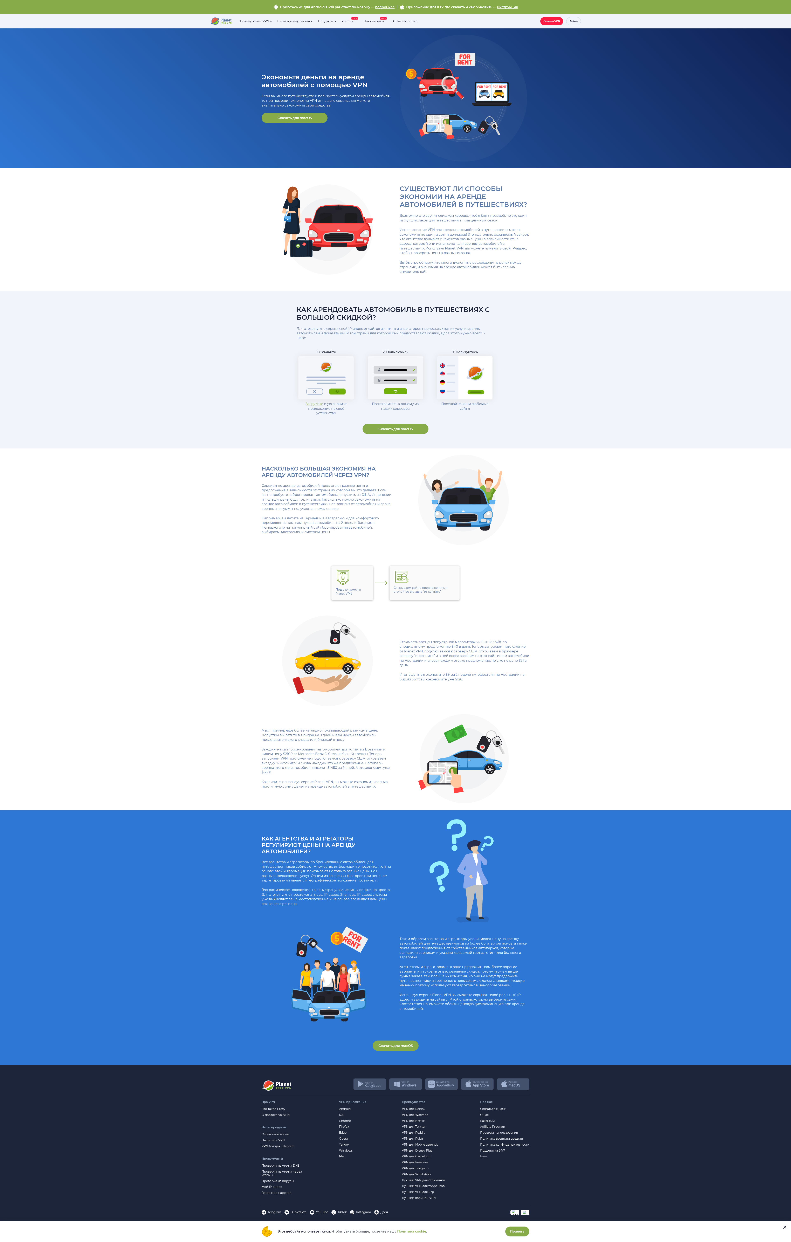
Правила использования (499, 1132)
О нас (484, 1115)
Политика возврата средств (501, 1138)
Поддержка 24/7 (492, 1150)
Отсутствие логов (275, 1134)
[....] (221, 21)
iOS (341, 1115)
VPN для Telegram (415, 1168)
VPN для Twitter (414, 1126)
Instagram (363, 1212)
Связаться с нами (493, 1109)
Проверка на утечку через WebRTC (282, 1173)
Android (345, 1109)
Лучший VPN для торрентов (423, 1186)
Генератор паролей (276, 1193)
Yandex (344, 1144)
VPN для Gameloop (416, 1156)
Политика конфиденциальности (504, 1144)
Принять (517, 1231)
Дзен (384, 1212)
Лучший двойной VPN (419, 1198)
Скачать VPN (551, 21)
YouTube (322, 1212)
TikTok (342, 1212)
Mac (342, 1156)
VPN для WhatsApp (416, 1174)
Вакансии (487, 1121)
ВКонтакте (299, 1212)
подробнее (385, 7)
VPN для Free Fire (415, 1162)
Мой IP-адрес (272, 1187)
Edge (342, 1132)
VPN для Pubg (412, 1138)
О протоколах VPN (276, 1115)
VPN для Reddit (413, 1132)
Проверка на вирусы (278, 1181)
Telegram (274, 1212)
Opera (343, 1138)
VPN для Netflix (413, 1121)
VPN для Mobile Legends (420, 1144)
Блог (483, 1156)
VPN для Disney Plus (417, 1150)
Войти (574, 21)
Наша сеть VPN (273, 1140)
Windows (346, 1150)
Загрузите (314, 404)
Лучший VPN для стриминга (423, 1180)
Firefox (344, 1126)
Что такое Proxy (273, 1109)
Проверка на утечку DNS (281, 1165)
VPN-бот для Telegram (278, 1146)
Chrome (345, 1121)
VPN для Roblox (413, 1109)
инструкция (507, 7)
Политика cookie (411, 1231)
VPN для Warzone (415, 1115)
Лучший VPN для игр (418, 1192)
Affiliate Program (492, 1126)
